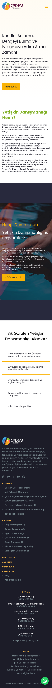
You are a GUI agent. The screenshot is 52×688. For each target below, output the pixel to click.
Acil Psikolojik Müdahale (16, 492)
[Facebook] (13, 476)
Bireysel (6, 520)
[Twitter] (8, 476)
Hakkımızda (9, 557)
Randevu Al (11, 86)
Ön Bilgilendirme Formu (24, 659)
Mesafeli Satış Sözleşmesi (25, 656)
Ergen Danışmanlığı (14, 533)
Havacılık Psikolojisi (14, 514)
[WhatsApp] (45, 681)
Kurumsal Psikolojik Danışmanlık (20, 505)
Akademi (7, 562)
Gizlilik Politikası (35, 670)
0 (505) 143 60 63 (26, 606)
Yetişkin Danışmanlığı (14, 525)
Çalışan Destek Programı (17, 488)
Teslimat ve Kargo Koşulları (25, 666)
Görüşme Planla (13, 277)
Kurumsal (8, 483)
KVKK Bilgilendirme (26, 673)
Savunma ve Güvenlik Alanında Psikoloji (24, 509)
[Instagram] (3, 476)
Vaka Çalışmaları (13, 580)
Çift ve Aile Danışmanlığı (16, 538)
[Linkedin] (18, 476)
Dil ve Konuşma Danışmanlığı (18, 546)
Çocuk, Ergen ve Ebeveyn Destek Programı (25, 496)
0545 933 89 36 (26, 628)
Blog (6, 575)
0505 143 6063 (26, 599)
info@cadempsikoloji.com (26, 640)
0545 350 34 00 (26, 613)
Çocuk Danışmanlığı (14, 529)
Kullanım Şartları (15, 670)
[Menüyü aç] (46, 6)
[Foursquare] (23, 476)
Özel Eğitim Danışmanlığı (16, 551)
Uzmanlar (8, 566)
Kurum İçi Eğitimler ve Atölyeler (19, 501)
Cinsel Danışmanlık (13, 542)
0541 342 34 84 (26, 621)
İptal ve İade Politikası (25, 663)
